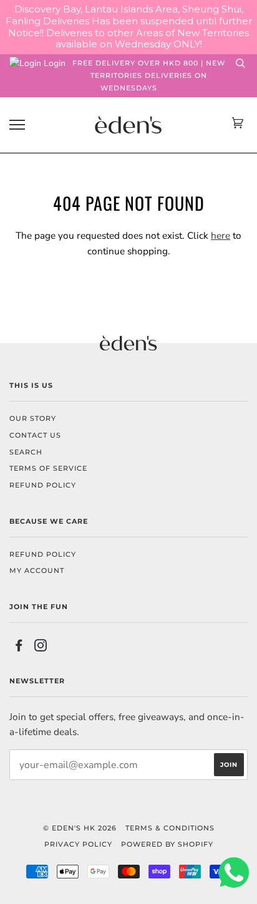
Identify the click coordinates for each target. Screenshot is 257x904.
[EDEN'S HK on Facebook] (19, 647)
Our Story (32, 418)
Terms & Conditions (170, 828)
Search (25, 452)
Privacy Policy (78, 844)
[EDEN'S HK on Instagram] (40, 647)
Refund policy (42, 485)
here (220, 235)
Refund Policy (42, 554)
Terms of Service (48, 468)
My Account (36, 570)
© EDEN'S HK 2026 (80, 828)
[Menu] (17, 125)
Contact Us (35, 435)
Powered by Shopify (167, 844)
